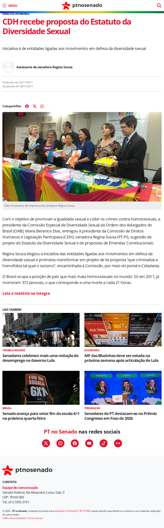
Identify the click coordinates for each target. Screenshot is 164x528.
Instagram (60, 443)
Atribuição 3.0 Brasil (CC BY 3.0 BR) (72, 511)
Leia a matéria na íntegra (26, 293)
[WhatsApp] (42, 106)
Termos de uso (35, 518)
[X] (34, 106)
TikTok (104, 443)
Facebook (75, 443)
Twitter (46, 443)
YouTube (89, 443)
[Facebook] (27, 106)
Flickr (118, 443)
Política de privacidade (13, 518)
